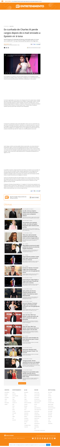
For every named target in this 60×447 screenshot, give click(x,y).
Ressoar (49, 418)
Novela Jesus (36, 425)
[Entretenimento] (30, 6)
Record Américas (50, 406)
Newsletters (50, 399)
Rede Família (50, 416)
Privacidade (14, 438)
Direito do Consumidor (27, 402)
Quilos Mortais (36, 426)
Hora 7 (25, 409)
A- (8, 47)
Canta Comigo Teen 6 (37, 409)
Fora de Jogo (7, 397)
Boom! (35, 406)
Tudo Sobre (26, 426)
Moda (13, 407)
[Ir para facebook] (35, 438)
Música (13, 409)
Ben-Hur (35, 404)
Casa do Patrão (36, 411)
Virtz (13, 418)
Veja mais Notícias (22, 383)
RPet (13, 414)
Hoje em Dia (36, 421)
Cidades (25, 399)
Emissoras (49, 397)
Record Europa (50, 409)
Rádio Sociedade (50, 404)
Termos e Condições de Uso (21, 438)
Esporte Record (36, 418)
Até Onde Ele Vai (36, 399)
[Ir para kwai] (40, 438)
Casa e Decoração (15, 395)
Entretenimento (16, 390)
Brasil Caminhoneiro (37, 407)
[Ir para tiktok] (47, 438)
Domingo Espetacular (37, 416)
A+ (6, 47)
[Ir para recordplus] (45, 438)
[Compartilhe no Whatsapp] (36, 44)
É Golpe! (25, 407)
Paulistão (6, 404)
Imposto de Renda (27, 411)
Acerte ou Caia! (36, 392)
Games (13, 406)
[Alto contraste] (4, 47)
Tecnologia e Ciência (27, 425)
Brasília (25, 395)
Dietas (13, 399)
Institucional (51, 390)
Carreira (5, 438)
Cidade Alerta (36, 413)
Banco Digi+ (50, 392)
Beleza (13, 392)
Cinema (13, 397)
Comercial (49, 395)
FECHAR (48, 444)
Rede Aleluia (50, 414)
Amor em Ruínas (36, 395)
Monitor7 (25, 416)
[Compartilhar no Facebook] (32, 44)
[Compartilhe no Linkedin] (34, 44)
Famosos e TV (14, 402)
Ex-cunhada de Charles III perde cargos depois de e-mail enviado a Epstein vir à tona (25, 55)
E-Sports (6, 395)
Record (36, 390)
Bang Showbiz (8, 1)
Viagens (13, 416)
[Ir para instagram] (38, 438)
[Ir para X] (50, 438)
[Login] (58, 1)
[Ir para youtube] (55, 438)
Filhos (13, 404)
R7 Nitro (13, 411)
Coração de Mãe (36, 414)
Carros (25, 397)
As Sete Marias (36, 397)
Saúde (25, 423)
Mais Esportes (7, 402)
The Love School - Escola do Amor (39, 430)
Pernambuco (26, 418)
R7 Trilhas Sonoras (51, 402)
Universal (49, 421)
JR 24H (25, 390)
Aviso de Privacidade (42, 444)
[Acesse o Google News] (38, 44)
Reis (35, 428)
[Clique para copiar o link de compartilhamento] (39, 44)
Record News (50, 413)
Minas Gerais (26, 414)
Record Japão (50, 411)
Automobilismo (7, 392)
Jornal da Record (36, 423)
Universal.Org (50, 423)
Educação (25, 406)
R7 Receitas (14, 413)
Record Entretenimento (51, 407)
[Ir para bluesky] (33, 438)
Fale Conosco (10, 438)
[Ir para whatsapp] (52, 438)
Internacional (26, 413)
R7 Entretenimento (6, 26)
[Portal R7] (2, 1)
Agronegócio (26, 392)
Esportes (7, 390)
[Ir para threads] (43, 438)
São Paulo (25, 421)
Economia (25, 404)
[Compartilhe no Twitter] (31, 44)
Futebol (6, 399)
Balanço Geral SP (37, 402)
